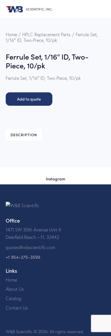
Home (11, 34)
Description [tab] (24, 134)
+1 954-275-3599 (23, 257)
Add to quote (29, 99)
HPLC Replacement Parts (46, 34)
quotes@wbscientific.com (30, 247)
